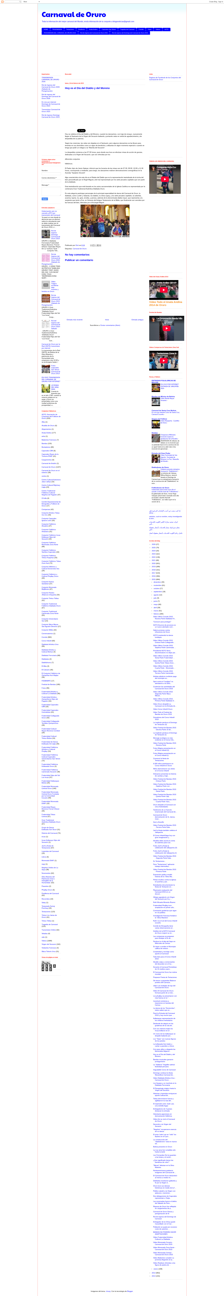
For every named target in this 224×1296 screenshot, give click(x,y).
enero (156, 1269)
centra (44, 476)
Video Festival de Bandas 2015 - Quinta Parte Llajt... (164, 795)
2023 (154, 554)
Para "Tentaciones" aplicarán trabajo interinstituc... (163, 865)
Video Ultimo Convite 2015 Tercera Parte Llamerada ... (164, 672)
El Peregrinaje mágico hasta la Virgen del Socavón (164, 1089)
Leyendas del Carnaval (50, 851)
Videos (158, 29)
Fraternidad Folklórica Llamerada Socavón (50, 771)
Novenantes (46, 873)
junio (156, 601)
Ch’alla (44, 498)
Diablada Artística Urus (50, 644)
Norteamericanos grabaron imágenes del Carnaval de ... (164, 1171)
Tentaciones (70, 29)
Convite (141, 29)
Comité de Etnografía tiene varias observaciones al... (163, 927)
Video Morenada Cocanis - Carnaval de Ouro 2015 (163, 1243)
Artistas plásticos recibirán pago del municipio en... (165, 677)
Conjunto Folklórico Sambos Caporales (49, 551)
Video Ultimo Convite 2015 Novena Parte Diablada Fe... (164, 618)
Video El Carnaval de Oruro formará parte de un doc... (163, 992)
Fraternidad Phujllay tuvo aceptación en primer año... (164, 906)
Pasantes (45, 886)
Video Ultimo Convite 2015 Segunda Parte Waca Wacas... (163, 694)
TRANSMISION (57, 29)
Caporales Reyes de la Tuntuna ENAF (50, 455)
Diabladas (45, 659)
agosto (156, 595)
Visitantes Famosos (49, 948)
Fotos (149, 29)
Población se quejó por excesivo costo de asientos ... (165, 1228)
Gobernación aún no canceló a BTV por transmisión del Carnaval (51, 213)
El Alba (44, 666)
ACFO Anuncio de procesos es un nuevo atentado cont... (164, 626)
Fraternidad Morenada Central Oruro (50, 787)
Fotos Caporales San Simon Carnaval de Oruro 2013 (55, 369)
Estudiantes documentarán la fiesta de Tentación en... (164, 886)
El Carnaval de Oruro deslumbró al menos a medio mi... (165, 1176)
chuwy (108, 1291)
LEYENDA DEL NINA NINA (55, 387)
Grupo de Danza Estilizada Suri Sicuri (49, 828)
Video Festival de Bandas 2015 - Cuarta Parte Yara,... (164, 800)
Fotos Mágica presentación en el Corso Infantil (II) (164, 749)
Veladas (44, 933)
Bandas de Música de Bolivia (163, 396)
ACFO (166, 29)
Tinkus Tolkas (47, 921)
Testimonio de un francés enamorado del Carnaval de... (165, 811)
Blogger (130, 1291)
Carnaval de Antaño (49, 463)
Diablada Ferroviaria (49, 655)
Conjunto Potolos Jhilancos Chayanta (49, 594)
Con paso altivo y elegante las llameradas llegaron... (164, 1050)
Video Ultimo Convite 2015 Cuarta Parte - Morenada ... (164, 667)
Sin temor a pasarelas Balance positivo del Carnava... (164, 981)
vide (43, 937)
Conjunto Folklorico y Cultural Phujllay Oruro (50, 575)
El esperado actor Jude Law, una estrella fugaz (163, 1105)
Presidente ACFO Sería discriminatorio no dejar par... (164, 652)
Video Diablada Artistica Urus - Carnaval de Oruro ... (164, 1079)
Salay (44, 902)
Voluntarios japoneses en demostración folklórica (162, 1115)
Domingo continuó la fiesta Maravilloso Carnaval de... (163, 1074)
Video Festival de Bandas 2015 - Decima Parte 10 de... (164, 729)
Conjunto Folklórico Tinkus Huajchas (49, 557)
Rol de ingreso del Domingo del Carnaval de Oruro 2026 (130, 33)
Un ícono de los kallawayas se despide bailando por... (164, 1035)
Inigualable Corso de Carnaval (164, 1070)
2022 (154, 557)
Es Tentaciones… (159, 861)
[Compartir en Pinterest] (100, 245)
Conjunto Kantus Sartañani (48, 583)
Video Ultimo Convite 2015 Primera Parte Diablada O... (164, 700)
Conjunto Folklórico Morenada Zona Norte (50, 543)
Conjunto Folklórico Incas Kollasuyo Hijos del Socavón (51, 537)
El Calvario (46, 670)
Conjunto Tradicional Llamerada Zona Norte (50, 612)
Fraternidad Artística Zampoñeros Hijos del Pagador (50, 699)
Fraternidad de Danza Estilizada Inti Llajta (50, 743)
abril (155, 607)
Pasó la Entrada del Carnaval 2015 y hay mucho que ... (164, 1014)
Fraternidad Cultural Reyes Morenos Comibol (51, 730)
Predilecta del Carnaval (50, 893)
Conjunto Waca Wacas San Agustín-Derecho (50, 625)
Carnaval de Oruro (74, 14)
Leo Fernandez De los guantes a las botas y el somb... (164, 1156)
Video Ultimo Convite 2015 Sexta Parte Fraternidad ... (164, 657)
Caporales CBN (47, 451)
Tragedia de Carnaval (50, 924)
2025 (154, 547)
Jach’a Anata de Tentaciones (47, 847)
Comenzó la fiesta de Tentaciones (161, 759)
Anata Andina (46, 433)
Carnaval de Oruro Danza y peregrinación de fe (163, 1212)
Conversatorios (47, 633)
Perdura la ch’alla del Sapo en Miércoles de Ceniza (164, 942)
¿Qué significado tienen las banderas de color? (163, 1161)
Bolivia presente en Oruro (162, 1147)
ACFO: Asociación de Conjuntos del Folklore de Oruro (51, 416)
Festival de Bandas (49, 684)
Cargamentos (47, 460)
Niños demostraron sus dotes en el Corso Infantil (164, 770)
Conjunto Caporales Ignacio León (49, 519)
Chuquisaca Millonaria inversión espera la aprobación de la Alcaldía (169, 437)
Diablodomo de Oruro (160, 467)
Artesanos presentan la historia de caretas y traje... (164, 775)
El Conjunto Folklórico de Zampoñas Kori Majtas (51, 674)
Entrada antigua (137, 320)
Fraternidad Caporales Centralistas (50, 711)
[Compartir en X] (95, 245)
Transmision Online (49, 930)
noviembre (158, 585)
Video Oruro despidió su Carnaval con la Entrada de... (165, 705)
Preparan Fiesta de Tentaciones (165, 977)
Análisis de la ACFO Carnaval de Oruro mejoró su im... (164, 932)
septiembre (158, 592)
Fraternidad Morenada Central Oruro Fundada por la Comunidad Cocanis (50, 795)
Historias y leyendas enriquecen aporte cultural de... (165, 1094)
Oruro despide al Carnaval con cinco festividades (164, 806)
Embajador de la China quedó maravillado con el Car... (164, 1223)
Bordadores (46, 447)
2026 (154, 544)
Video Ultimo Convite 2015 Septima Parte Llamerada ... (164, 646)
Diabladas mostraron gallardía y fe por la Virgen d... (165, 1182)
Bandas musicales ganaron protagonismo (163, 1060)
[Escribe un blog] (93, 245)
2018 (154, 570)
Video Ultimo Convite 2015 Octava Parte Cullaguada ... (164, 641)
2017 (154, 573)
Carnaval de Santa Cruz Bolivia (164, 410)
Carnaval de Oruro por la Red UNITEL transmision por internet (51, 346)
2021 (154, 560)
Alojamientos (46, 429)
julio (155, 598)
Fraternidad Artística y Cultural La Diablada (50, 693)
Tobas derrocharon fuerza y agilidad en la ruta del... (163, 1100)
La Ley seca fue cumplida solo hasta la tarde (164, 1151)
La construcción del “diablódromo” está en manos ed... (165, 1141)
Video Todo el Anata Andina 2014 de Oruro (165, 304)
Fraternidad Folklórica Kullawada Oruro (50, 765)
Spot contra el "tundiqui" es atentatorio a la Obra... (163, 682)
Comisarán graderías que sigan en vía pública (165, 911)
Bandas (44, 443)
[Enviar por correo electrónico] (91, 245)
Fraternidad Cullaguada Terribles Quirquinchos (50, 722)
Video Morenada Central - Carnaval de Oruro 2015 (163, 1254)
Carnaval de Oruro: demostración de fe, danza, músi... (164, 817)
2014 (154, 1273)
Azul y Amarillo (158, 822)
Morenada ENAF (48, 860)
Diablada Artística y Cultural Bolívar (49, 651)
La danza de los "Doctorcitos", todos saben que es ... (164, 1009)
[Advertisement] (112, 54)
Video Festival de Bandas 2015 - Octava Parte (164, 780)
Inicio (107, 320)
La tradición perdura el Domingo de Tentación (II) (165, 723)
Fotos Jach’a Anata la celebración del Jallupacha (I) (165, 852)
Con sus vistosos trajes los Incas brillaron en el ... (163, 1030)
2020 (154, 563)
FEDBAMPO (46, 681)
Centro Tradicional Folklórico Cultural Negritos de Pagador (49, 493)
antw (43, 436)
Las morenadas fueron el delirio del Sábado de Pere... (165, 1202)
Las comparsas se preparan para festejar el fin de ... (163, 937)
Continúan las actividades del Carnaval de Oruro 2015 (164, 688)
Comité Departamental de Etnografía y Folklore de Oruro (51, 504)
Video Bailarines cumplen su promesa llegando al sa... (163, 1259)
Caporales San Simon (109, 29)
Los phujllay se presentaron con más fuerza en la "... (165, 997)
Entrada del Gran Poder (161, 453)
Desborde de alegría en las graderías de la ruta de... (163, 1024)
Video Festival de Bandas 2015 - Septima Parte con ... (164, 785)
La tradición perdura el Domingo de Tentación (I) (165, 734)
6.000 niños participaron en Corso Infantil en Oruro (163, 764)
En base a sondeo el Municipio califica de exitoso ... (164, 947)
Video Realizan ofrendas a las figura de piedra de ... (164, 1264)
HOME (46, 29)
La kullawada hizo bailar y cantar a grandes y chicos (163, 1045)
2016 (154, 576)
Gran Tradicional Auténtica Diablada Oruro (51, 821)
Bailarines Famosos (49, 440)
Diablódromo (46, 662)
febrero (156, 614)
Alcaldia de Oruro (48, 425)
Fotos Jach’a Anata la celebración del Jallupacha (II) (165, 847)
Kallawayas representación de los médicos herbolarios (164, 1019)
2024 (154, 551)
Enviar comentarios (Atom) (110, 325)
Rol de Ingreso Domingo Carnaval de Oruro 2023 (51, 116)
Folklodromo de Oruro (160, 488)
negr (43, 864)
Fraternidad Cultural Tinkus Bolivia (49, 737)
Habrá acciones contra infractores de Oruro (161, 631)
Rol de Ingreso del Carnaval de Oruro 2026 (94, 33)
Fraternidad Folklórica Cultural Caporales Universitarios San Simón (51, 757)
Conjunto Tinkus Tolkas (50, 598)
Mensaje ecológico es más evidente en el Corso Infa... (164, 739)
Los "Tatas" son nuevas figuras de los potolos (164, 1040)
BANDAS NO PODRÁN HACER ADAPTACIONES (164, 1233)
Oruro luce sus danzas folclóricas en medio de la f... (164, 1187)
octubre (157, 588)
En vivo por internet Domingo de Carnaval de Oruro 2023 (51, 104)
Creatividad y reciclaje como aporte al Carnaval (163, 953)
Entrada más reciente (75, 320)
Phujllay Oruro (47, 890)
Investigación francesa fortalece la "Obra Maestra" (165, 917)
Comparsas (46, 509)
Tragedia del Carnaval (127, 29)
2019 (154, 566)
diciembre (157, 582)
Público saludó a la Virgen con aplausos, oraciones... (164, 1192)
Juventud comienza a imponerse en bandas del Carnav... (163, 1003)
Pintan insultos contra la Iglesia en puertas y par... (164, 881)
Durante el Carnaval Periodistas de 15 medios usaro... (165, 968)
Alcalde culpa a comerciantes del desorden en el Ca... (164, 963)
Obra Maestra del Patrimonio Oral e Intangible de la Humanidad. (48, 880)
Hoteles (155, 433)
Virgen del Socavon (49, 944)
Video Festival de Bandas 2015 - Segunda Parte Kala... (164, 857)
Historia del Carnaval (49, 833)
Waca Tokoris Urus (48, 951)
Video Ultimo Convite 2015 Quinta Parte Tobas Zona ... (164, 662)
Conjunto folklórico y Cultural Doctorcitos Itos (50, 568)
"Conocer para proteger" (162, 622)
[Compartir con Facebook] (98, 245)
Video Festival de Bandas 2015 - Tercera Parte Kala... (164, 826)
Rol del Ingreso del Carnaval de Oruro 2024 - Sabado (56, 324)
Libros (44, 857)
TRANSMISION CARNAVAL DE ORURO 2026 (50, 79)
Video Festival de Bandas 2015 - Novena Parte (164, 744)
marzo (156, 611)
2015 (154, 579)
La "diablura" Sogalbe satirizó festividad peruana (164, 1066)
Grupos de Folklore (159, 419)
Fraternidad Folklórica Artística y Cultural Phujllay (50, 749)
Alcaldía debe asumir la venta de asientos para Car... (164, 842)
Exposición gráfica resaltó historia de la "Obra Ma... (163, 875)
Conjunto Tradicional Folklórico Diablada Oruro (51, 605)
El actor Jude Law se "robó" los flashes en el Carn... (164, 1135)
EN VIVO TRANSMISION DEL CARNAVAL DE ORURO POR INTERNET (51, 379)
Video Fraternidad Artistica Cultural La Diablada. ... (163, 1238)
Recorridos (46, 899)
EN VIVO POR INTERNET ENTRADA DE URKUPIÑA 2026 (170, 386)
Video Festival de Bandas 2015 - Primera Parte (164, 870)
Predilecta (81, 29)
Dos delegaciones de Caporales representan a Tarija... (165, 1197)
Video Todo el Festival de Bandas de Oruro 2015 (162, 713)
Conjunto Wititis (47, 630)
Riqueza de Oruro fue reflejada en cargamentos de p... (164, 1207)
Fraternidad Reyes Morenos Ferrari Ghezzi (50, 808)
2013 (154, 1276)
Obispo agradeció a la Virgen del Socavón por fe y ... (164, 898)
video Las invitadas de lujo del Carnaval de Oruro (164, 987)
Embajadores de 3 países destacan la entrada (162, 1110)
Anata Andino (93, 29)
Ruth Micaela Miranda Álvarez (164, 902)
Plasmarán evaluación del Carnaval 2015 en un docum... (162, 892)
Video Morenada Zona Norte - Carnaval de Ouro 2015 (164, 1248)
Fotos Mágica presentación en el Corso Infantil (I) (164, 754)
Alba (43, 422)
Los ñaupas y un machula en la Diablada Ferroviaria (164, 1084)
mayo (156, 604)
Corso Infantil (46, 641)
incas (44, 837)
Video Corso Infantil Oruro (162, 709)
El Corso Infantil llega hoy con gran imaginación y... (164, 836)
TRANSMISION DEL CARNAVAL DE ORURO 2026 (60, 33)
